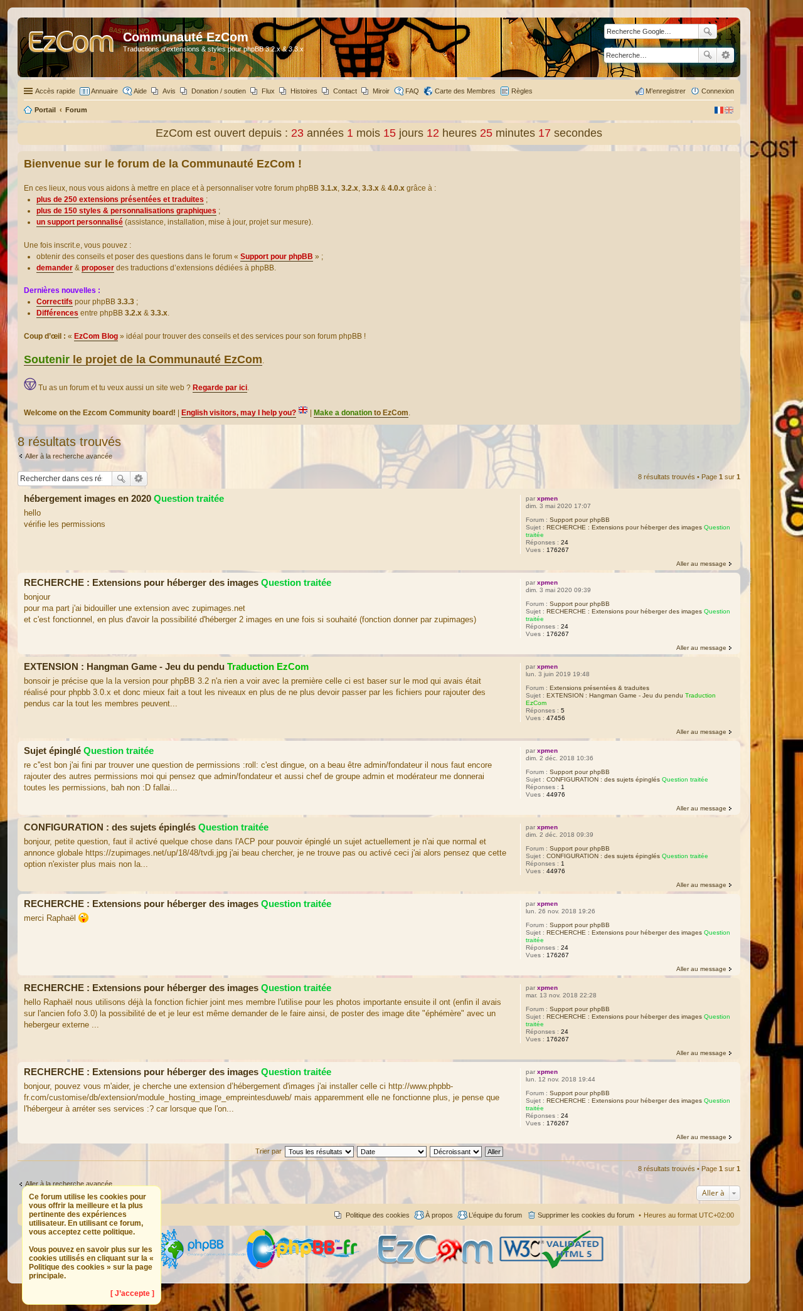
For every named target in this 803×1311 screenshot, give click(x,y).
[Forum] (72, 47)
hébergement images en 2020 (87, 498)
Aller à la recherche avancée (68, 456)
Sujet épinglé (52, 750)
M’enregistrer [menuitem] (666, 91)
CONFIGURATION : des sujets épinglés (603, 779)
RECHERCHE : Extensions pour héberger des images (624, 527)
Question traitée (189, 498)
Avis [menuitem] (169, 91)
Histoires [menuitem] (303, 91)
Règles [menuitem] (522, 91)
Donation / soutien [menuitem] (218, 91)
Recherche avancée (725, 55)
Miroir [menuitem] (381, 91)
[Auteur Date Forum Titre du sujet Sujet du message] (392, 1151)
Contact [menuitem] (345, 91)
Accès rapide (55, 91)
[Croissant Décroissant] (456, 1151)
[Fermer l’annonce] (730, 161)
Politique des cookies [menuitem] (378, 1215)
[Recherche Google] (707, 31)
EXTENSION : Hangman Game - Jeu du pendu (614, 695)
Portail (45, 110)
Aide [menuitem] (140, 91)
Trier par (268, 1151)
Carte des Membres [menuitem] (465, 91)
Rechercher (707, 55)
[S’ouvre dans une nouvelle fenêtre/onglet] (200, 1266)
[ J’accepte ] (132, 1293)
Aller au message (701, 563)
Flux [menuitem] (268, 91)
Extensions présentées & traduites (599, 687)
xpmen (547, 498)
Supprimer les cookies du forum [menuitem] (586, 1215)
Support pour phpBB (580, 519)
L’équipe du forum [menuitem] (495, 1215)
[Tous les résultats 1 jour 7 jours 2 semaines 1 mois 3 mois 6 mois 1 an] (319, 1151)
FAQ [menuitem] (412, 91)
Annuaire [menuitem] (104, 91)
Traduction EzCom (268, 666)
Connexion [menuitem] (717, 91)
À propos (439, 1215)
